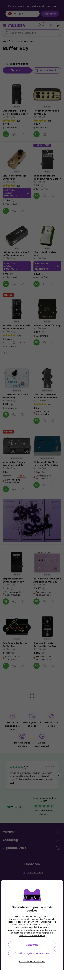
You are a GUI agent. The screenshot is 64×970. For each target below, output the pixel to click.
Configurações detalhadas (32, 953)
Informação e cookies (32, 961)
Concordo (32, 945)
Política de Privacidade (32, 935)
